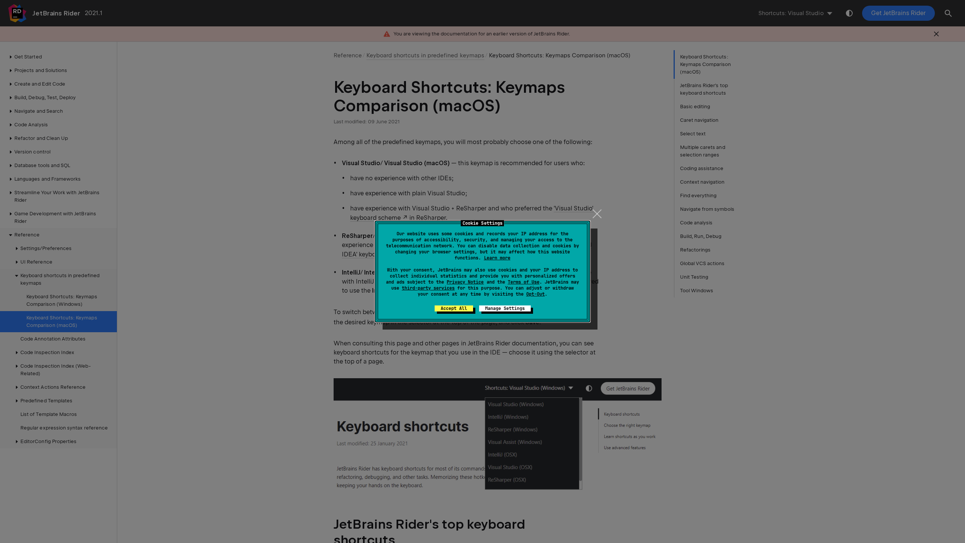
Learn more (497, 258)
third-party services (428, 288)
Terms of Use (523, 282)
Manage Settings (505, 308)
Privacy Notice (465, 282)
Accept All (454, 308)
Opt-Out (535, 294)
